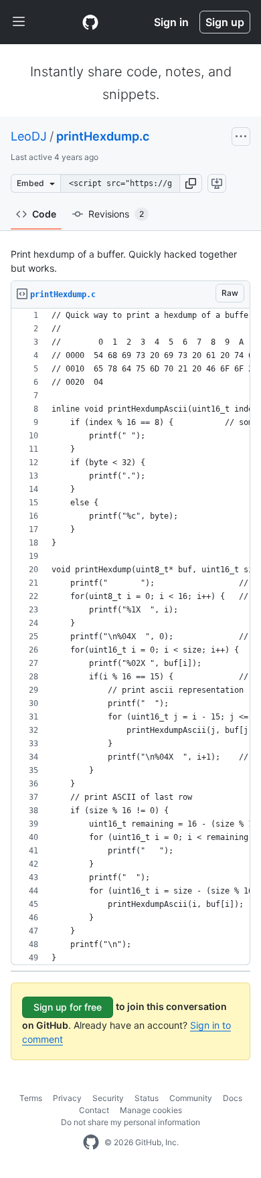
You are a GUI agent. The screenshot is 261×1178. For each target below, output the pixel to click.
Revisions (116, 214)
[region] (130, 637)
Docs (232, 1098)
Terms (30, 1098)
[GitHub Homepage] (91, 1142)
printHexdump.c (102, 136)
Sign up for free (67, 1007)
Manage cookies (151, 1110)
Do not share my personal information (130, 1122)
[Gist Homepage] (90, 22)
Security (108, 1098)
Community (190, 1098)
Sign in (171, 22)
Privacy (67, 1098)
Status (147, 1098)
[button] (190, 183)
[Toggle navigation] (19, 22)
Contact (94, 1110)
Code (44, 214)
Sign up (224, 22)
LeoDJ (29, 136)
